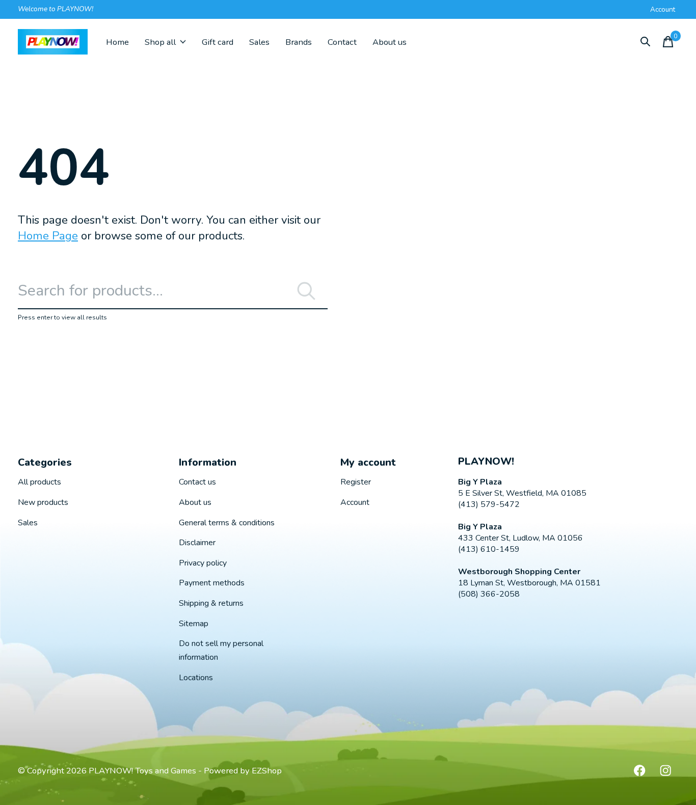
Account (354, 502)
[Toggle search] (645, 42)
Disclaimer (197, 542)
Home (117, 42)
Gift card (217, 42)
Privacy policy (203, 563)
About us (389, 42)
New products (43, 502)
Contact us (197, 482)
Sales (259, 42)
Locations (196, 677)
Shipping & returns (211, 603)
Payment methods (212, 582)
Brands (298, 42)
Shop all (160, 42)
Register (355, 482)
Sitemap (193, 623)
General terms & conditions (227, 522)
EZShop (267, 770)
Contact (342, 42)
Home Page (48, 236)
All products (39, 482)
